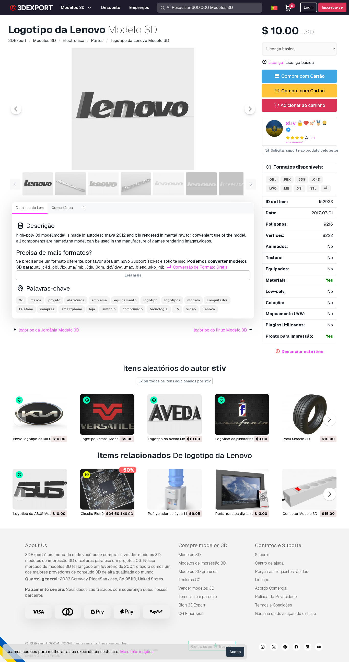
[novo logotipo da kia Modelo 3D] (40, 414)
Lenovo (209, 309)
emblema (99, 300)
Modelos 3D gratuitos (197, 571)
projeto (54, 300)
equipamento (125, 300)
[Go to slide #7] (234, 183)
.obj (272, 179)
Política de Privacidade (276, 596)
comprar (47, 309)
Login (308, 7)
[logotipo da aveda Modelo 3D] (174, 414)
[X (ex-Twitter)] (274, 648)
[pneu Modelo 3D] (309, 414)
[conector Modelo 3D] (309, 489)
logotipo (150, 300)
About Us (36, 545)
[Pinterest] (285, 648)
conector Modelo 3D (300, 513)
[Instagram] (263, 648)
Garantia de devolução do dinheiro (285, 613)
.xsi (299, 188)
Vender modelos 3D (196, 588)
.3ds (301, 179)
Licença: (276, 62)
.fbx (287, 179)
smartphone (71, 309)
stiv (291, 123)
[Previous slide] (16, 109)
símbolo (108, 309)
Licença (262, 579)
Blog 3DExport (191, 605)
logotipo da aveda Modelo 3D (173, 439)
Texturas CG (189, 579)
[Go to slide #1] (37, 183)
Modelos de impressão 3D (202, 563)
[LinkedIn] (308, 648)
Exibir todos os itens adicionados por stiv (174, 381)
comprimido (132, 309)
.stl (313, 188)
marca (35, 300)
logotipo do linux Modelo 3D (220, 330)
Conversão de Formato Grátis (199, 267)
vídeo (191, 309)
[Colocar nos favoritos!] (59, 427)
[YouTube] (319, 648)
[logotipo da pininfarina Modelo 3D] (242, 414)
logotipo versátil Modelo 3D (104, 439)
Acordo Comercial (271, 588)
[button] (329, 419)
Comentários (62, 207)
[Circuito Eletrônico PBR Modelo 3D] (107, 489)
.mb (286, 188)
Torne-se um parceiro (197, 596)
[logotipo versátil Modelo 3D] (107, 414)
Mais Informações (137, 651)
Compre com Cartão (302, 76)
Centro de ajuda (269, 563)
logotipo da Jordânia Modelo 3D (49, 330)
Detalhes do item (30, 207)
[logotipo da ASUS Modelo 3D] (40, 489)
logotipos (172, 300)
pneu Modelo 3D (296, 439)
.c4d (316, 179)
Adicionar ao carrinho (302, 105)
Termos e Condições (273, 605)
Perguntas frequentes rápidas (281, 571)
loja (92, 309)
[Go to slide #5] (168, 183)
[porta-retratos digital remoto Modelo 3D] (242, 489)
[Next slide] (250, 109)
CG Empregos (190, 613)
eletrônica (76, 300)
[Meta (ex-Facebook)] (296, 648)
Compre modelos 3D (202, 545)
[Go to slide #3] (103, 183)
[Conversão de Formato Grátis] (326, 188)
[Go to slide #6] (201, 183)
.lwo (272, 188)
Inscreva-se (332, 7)
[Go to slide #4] (136, 183)
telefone (26, 309)
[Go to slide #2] (70, 183)
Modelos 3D (189, 554)
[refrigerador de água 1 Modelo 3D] (174, 489)
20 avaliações (300, 140)
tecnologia (158, 309)
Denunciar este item (302, 351)
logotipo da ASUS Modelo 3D (37, 513)
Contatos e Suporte (278, 545)
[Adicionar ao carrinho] (49, 427)
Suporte (262, 554)
